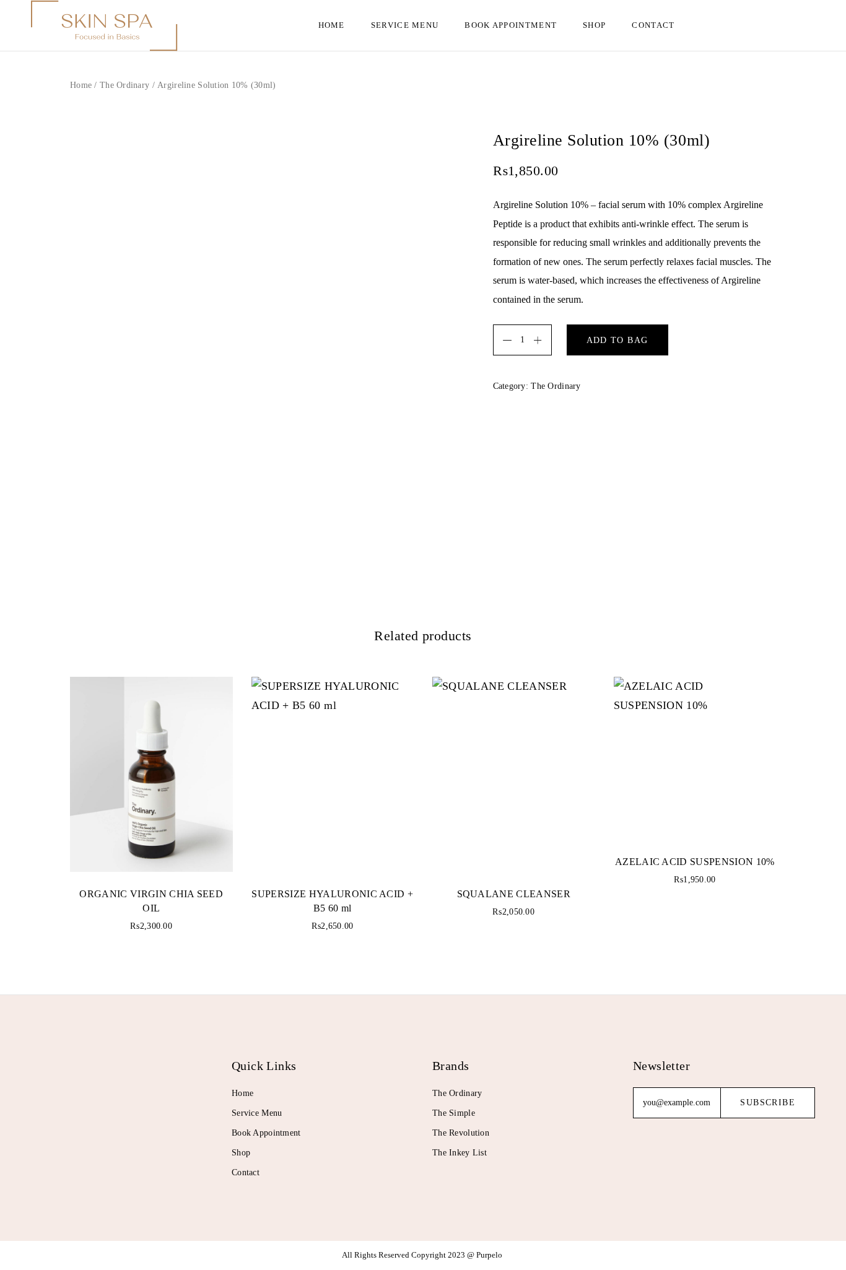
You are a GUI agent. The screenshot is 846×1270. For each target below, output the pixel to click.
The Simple (453, 1113)
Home (331, 25)
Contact (653, 25)
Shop (594, 25)
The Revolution (460, 1132)
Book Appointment (510, 25)
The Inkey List (459, 1152)
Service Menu (405, 25)
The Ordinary (124, 85)
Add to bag (617, 340)
